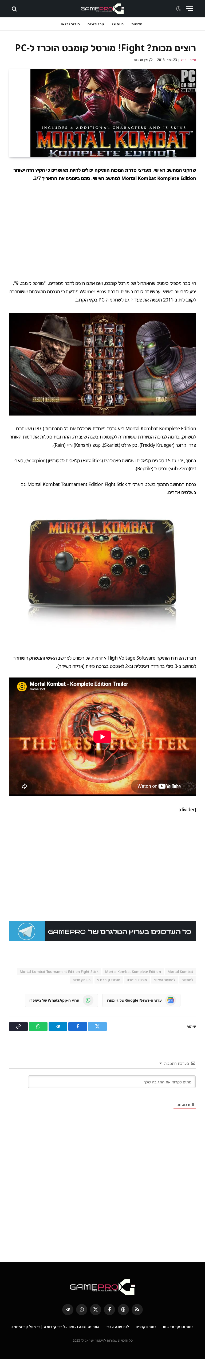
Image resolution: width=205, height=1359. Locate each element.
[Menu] (189, 9)
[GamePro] (102, 8)
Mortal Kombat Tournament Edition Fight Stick (59, 971)
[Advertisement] (102, 230)
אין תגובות (141, 59)
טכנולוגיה (96, 24)
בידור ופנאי (70, 24)
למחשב (187, 979)
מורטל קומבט (137, 979)
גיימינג (118, 24)
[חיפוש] (15, 9)
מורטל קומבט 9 (108, 979)
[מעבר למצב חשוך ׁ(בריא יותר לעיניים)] (179, 8)
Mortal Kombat (180, 971)
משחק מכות (82, 979)
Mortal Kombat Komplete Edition (133, 971)
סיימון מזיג (188, 59)
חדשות (137, 24)
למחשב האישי (164, 979)
